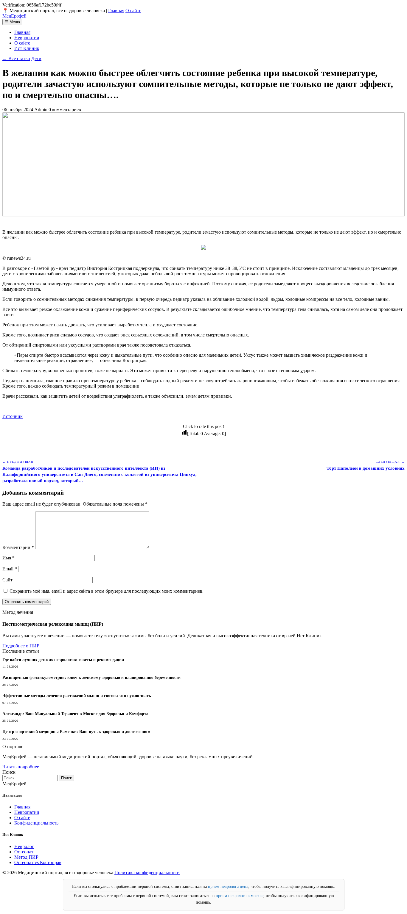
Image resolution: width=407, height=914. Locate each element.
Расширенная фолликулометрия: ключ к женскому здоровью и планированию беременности (91, 677)
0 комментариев (65, 109)
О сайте (133, 10)
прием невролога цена (228, 886)
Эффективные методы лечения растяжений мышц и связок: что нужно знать (76, 695)
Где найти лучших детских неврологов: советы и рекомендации (63, 659)
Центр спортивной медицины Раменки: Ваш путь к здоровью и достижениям (76, 731)
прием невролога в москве (239, 895)
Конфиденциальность (36, 822)
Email (9, 568)
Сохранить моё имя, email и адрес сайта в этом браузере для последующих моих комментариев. (107, 591)
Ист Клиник (26, 48)
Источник (12, 416)
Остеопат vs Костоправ (37, 862)
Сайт (7, 579)
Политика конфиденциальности (147, 872)
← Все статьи (16, 58)
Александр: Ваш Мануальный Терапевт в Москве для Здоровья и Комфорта (75, 714)
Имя (8, 557)
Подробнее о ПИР (20, 645)
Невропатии (26, 37)
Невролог (24, 846)
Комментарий (18, 547)
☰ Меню (12, 22)
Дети (36, 58)
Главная (116, 10)
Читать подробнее (20, 766)
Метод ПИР (26, 857)
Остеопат (23, 851)
